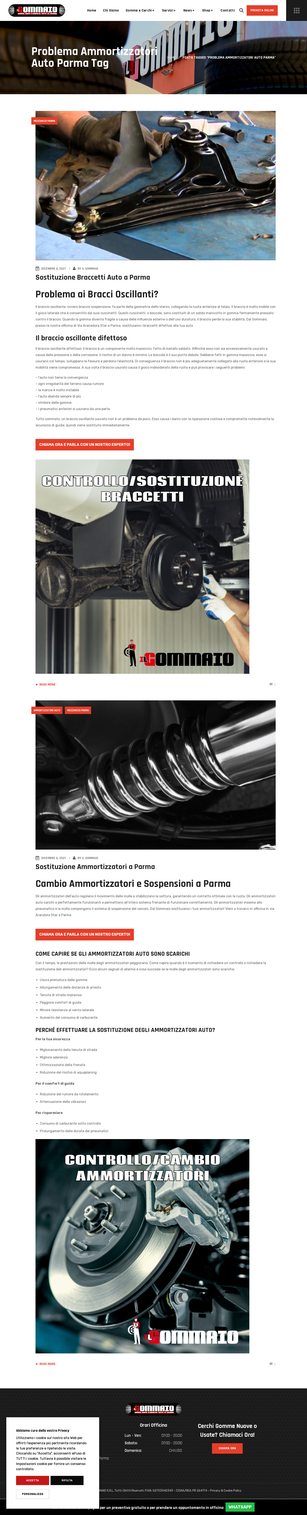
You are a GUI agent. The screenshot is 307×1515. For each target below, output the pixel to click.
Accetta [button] (32, 1480)
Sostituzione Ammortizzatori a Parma (95, 867)
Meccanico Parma (44, 121)
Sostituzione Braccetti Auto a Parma (93, 277)
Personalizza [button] (32, 1494)
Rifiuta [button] (67, 1480)
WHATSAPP (240, 1507)
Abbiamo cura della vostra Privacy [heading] (42, 1430)
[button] (241, 10)
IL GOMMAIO (90, 268)
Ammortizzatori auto (47, 710)
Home (171, 57)
